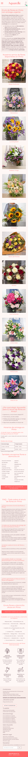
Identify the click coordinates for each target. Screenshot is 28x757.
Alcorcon (4, 464)
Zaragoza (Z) (20, 640)
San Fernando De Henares (18, 474)
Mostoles (16, 466)
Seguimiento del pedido (8, 710)
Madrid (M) (6, 633)
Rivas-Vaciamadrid (19, 471)
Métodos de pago (7, 729)
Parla (15, 468)
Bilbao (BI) (22, 623)
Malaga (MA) (14, 633)
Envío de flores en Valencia (9, 720)
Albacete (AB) (8, 621)
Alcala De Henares (6, 460)
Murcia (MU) (22, 633)
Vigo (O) (22, 638)
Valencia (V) (7, 638)
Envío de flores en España (9, 715)
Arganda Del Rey (6, 468)
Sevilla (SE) (20, 636)
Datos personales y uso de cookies (11, 739)
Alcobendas (5, 462)
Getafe (3, 478)
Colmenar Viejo (6, 473)
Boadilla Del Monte (6, 469)
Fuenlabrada (5, 477)
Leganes (16, 460)
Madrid (16, 462)
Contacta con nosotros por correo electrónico (14, 697)
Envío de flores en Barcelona (9, 717)
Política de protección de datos (10, 738)
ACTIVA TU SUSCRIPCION (9, 705)
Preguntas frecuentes (8, 701)
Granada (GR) (18, 631)
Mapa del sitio (6, 731)
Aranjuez (4, 466)
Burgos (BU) (14, 626)
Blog (4, 732)
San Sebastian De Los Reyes (19, 477)
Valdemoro (17, 481)
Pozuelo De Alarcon (19, 469)
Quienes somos (6, 726)
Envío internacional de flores (9, 722)
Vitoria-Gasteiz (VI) (10, 640)
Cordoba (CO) (10, 631)
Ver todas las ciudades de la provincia (14, 487)
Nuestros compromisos (8, 728)
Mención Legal (6, 740)
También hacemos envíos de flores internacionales (14, 644)
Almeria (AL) (6, 623)
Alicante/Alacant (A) (18, 621)
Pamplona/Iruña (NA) (10, 636)
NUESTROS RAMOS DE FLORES (14, 611)
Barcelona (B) (14, 623)
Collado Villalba (6, 471)
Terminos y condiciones (8, 736)
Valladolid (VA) (15, 638)
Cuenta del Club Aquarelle (9, 711)
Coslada (4, 475)
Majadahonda (17, 464)
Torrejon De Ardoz (18, 479)
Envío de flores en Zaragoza (9, 721)
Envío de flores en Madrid (9, 718)
